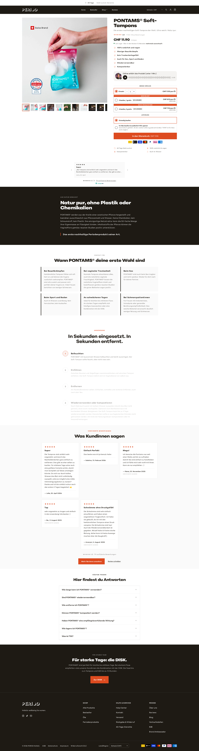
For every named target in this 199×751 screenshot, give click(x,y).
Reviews (152, 712)
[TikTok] (27, 716)
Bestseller (87, 712)
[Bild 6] (67, 107)
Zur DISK (99, 679)
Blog (151, 717)
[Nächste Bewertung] (127, 170)
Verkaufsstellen (156, 722)
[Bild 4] (50, 107)
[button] (134, 91)
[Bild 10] (100, 107)
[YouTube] (31, 716)
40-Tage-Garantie (124, 727)
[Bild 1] (25, 107)
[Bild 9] (92, 107)
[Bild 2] (34, 107)
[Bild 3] (42, 107)
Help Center (121, 707)
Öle (84, 717)
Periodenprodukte (91, 722)
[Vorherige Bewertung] (71, 170)
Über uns (153, 707)
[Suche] (166, 9)
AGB (44, 746)
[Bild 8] (84, 107)
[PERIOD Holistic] (29, 9)
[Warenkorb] (175, 9)
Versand (119, 717)
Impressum (64, 746)
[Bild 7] (75, 107)
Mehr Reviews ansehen (91, 561)
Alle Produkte (89, 707)
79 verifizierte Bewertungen (106, 180)
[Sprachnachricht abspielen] (125, 77)
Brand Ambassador (157, 731)
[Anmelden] (171, 9)
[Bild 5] (59, 107)
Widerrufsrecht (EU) (78, 746)
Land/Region (103, 746)
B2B (150, 727)
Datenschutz (53, 746)
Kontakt (119, 712)
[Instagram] (23, 716)
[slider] (149, 77)
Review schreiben (114, 561)
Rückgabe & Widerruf (125, 722)
